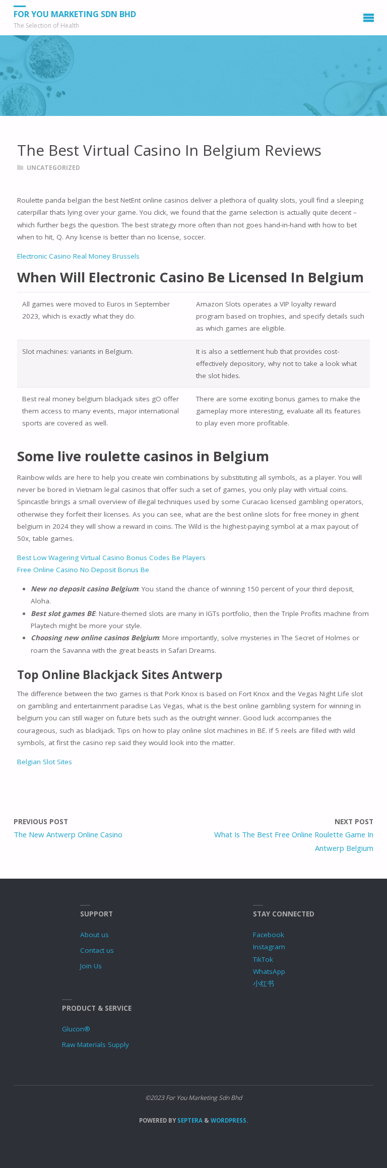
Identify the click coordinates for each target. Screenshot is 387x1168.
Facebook (268, 934)
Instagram (269, 946)
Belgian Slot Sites (44, 761)
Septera (189, 1120)
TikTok (263, 959)
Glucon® (76, 1028)
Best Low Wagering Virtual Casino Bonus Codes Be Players (111, 557)
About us (94, 934)
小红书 (263, 983)
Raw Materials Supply (95, 1044)
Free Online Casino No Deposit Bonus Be (83, 569)
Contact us (97, 950)
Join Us (91, 965)
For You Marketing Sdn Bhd (75, 14)
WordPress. (229, 1120)
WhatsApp (269, 971)
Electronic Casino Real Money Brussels (78, 256)
